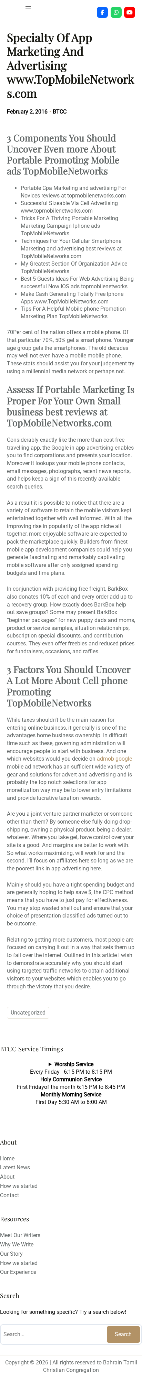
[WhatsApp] (116, 12)
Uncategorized (28, 1012)
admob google (114, 758)
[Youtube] (129, 12)
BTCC (60, 111)
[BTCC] (102, 12)
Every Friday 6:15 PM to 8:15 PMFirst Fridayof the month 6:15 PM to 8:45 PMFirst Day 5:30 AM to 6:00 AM (71, 1083)
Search (123, 1334)
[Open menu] (28, 7)
